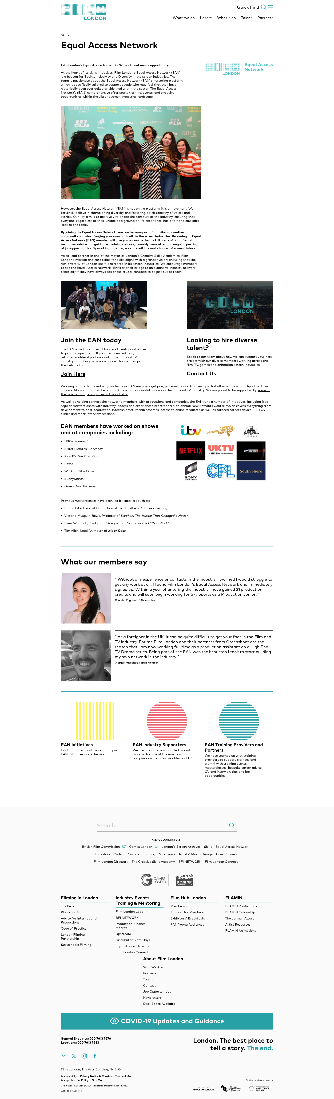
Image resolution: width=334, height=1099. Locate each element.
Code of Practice (73, 928)
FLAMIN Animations (240, 931)
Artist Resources (237, 924)
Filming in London (79, 897)
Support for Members (187, 912)
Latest (206, 17)
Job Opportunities (157, 991)
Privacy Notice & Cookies (96, 1076)
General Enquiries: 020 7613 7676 (86, 1038)
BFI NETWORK (127, 918)
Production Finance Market (130, 926)
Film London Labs (129, 912)
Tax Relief (68, 906)
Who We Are (153, 967)
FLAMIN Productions (241, 906)
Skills (65, 35)
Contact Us (201, 373)
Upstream (123, 934)
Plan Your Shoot (73, 912)
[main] (167, 407)
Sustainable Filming (76, 945)
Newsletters (152, 998)
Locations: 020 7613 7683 (80, 1042)
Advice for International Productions (79, 920)
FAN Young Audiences (187, 924)
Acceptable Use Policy (75, 1080)
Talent (246, 17)
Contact (149, 985)
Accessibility (69, 1076)
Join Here (73, 374)
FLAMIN (233, 897)
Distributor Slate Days (133, 940)
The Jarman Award (240, 918)
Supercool (77, 1090)
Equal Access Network (133, 946)
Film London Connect (132, 952)
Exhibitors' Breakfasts (187, 918)
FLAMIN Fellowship (240, 912)
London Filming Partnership (73, 937)
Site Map (97, 1080)
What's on (226, 17)
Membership (179, 906)
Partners (265, 17)
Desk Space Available (159, 1004)
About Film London (163, 958)
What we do (184, 17)
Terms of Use (123, 1076)
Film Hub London (188, 897)
